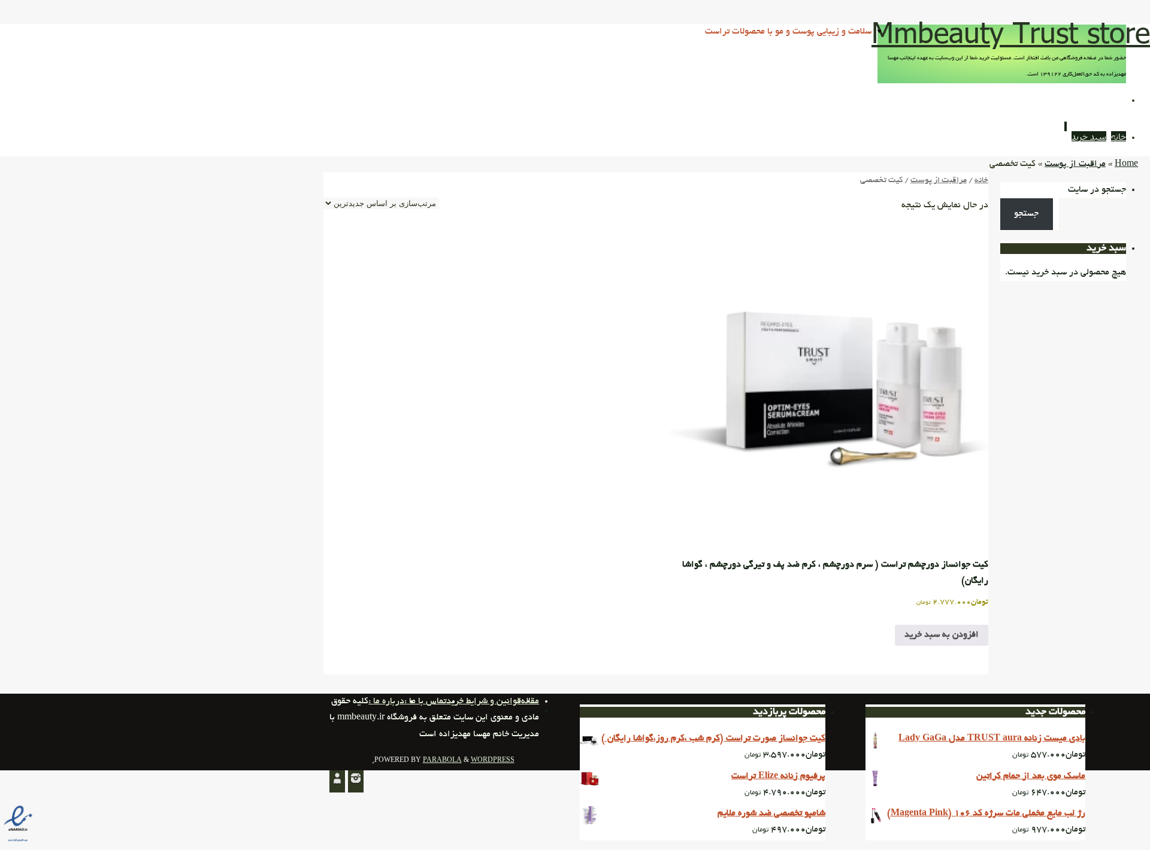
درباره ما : (386, 701)
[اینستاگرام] (356, 781)
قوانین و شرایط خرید (483, 701)
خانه (981, 180)
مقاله (530, 701)
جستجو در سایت (1097, 190)
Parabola (442, 760)
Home (1126, 164)
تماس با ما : (425, 701)
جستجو (1026, 214)
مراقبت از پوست (1075, 164)
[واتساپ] (337, 781)
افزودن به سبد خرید (941, 635)
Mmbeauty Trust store (1010, 31)
